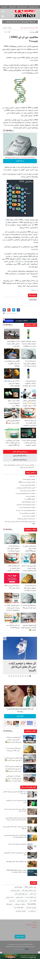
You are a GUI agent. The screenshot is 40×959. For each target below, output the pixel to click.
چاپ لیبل (12, 901)
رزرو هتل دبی (32, 911)
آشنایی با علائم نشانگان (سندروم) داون (26, 488)
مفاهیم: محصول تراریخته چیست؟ (27, 507)
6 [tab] (18, 676)
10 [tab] (9, 676)
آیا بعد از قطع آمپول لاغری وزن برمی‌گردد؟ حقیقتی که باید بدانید (15, 793)
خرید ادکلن (33, 894)
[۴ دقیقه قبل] (20, 648)
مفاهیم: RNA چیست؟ (29, 499)
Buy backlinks (32, 904)
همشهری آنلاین (25, 13)
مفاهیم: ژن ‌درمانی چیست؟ (28, 516)
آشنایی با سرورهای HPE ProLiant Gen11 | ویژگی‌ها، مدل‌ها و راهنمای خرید (16, 871)
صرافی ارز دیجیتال (20, 904)
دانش (22, 28)
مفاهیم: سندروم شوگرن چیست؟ (27, 513)
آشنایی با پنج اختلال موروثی (28, 502)
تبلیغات (34, 927)
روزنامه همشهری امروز (33, 7)
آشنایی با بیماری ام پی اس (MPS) (27, 482)
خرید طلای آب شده (30, 897)
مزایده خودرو (19, 897)
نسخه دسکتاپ (20, 937)
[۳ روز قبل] (32, 829)
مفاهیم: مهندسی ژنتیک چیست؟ (27, 491)
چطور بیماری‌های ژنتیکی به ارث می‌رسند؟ (25, 510)
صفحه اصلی (35, 28)
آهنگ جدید (33, 901)
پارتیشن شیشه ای (31, 908)
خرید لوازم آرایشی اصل (21, 894)
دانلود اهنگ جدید (19, 908)
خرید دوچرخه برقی (22, 901)
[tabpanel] (20, 655)
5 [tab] (20, 676)
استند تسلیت (9, 897)
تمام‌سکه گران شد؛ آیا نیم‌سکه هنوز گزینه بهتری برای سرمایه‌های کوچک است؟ (15, 836)
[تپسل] (4, 130)
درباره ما (34, 922)
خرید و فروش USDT (30, 887)
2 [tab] (27, 676)
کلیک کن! (20, 716)
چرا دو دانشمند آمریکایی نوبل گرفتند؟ (26, 519)
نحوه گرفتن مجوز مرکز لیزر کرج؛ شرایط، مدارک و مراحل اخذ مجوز (15, 810)
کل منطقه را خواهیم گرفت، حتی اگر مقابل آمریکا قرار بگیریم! (22, 666)
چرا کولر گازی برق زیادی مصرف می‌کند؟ (17, 844)
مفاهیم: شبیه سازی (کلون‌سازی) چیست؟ (25, 493)
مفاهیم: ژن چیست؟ (30, 496)
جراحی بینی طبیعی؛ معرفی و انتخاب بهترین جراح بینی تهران (15, 827)
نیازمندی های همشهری (22, 7)
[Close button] (39, 952)
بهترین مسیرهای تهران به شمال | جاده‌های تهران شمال (15, 854)
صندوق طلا (9, 904)
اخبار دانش (27, 28)
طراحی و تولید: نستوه (19, 949)
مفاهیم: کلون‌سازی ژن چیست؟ (27, 485)
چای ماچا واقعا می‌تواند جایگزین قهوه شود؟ (16, 861)
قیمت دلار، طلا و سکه (31, 925)
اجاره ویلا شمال (15, 891)
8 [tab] (13, 676)
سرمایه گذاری (20, 161)
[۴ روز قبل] (32, 872)
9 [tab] (11, 676)
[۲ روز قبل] (32, 794)
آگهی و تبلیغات (12, 7)
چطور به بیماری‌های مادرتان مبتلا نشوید (26, 505)
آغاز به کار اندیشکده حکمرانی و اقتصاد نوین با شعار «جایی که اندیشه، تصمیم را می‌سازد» (16, 819)
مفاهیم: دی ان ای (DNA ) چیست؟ (23, 39)
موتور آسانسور (18, 887)
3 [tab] (25, 676)
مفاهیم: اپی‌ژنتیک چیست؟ (29, 479)
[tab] (20, 452)
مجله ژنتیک (33, 299)
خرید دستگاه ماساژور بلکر (29, 891)
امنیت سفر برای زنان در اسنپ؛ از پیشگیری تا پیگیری (16, 801)
